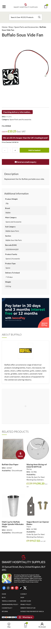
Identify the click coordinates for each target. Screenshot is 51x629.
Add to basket (34, 150)
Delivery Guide (25, 601)
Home (4, 27)
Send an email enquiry (26, 162)
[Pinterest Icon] (16, 588)
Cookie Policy (7, 608)
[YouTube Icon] (12, 588)
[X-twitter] (25, 588)
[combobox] (25, 17)
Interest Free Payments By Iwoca (32, 611)
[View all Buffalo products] (25, 356)
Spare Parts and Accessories (26, 27)
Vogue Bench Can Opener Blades (37, 523)
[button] (28, 13)
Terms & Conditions (9, 601)
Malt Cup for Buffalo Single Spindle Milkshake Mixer (13, 524)
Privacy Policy (25, 604)
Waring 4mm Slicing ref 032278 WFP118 (36, 465)
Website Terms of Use (27, 608)
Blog (4, 597)
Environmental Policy (10, 604)
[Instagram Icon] (8, 588)
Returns (5, 611)
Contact (23, 594)
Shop (11, 27)
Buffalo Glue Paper (10, 464)
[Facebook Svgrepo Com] (4, 588)
